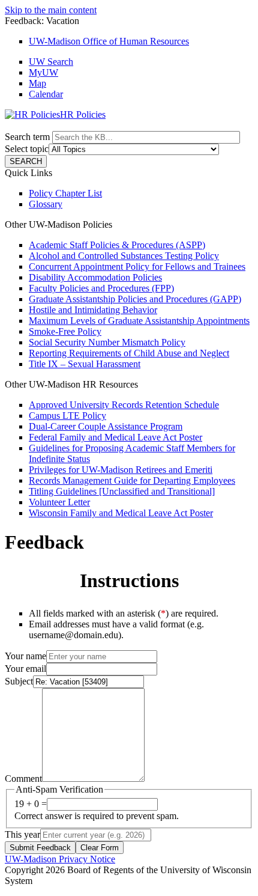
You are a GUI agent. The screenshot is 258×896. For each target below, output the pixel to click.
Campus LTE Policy (67, 415)
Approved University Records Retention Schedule (124, 405)
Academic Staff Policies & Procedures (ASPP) (117, 245)
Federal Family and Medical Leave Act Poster (115, 437)
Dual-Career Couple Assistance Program (105, 426)
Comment (23, 778)
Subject (19, 681)
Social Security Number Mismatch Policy (107, 342)
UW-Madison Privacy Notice (60, 859)
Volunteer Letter (59, 502)
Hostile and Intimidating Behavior (93, 310)
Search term (27, 137)
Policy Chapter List (65, 193)
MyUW (43, 72)
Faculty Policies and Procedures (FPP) (101, 288)
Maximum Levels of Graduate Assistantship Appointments (139, 320)
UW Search (51, 61)
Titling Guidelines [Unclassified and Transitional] (122, 491)
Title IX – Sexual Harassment (84, 364)
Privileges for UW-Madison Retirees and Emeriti (120, 470)
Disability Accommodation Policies (95, 277)
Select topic (27, 149)
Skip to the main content (51, 10)
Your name (25, 656)
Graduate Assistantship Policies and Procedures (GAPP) (135, 299)
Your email (25, 668)
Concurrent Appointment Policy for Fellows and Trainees (137, 266)
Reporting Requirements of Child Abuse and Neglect (129, 353)
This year (22, 834)
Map (37, 83)
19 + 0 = (30, 804)
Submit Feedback (40, 847)
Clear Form (99, 847)
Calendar (46, 94)
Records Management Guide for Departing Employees (132, 480)
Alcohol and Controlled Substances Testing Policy (124, 256)
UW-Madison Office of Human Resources (109, 41)
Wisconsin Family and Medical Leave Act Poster (121, 513)
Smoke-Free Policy (65, 331)
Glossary (45, 204)
